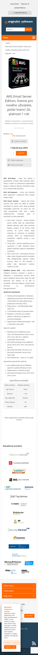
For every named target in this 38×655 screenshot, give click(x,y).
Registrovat (14, 4)
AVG (11, 134)
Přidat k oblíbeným (17, 160)
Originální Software (26, 651)
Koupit (21, 153)
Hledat (28, 29)
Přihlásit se (25, 4)
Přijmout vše (10, 647)
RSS (34, 643)
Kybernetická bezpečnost (28, 653)
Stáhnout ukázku (20, 141)
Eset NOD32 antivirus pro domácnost (18, 652)
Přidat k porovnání (17, 165)
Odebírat (29, 616)
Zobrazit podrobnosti (14, 643)
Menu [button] (5, 38)
